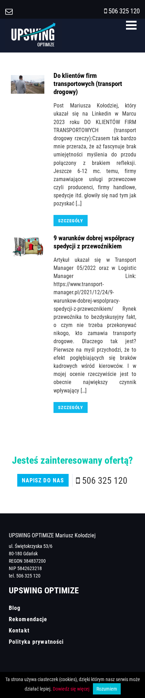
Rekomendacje (28, 619)
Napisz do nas (43, 480)
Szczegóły (70, 220)
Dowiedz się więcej (71, 688)
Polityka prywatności (36, 642)
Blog (14, 608)
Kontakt (19, 630)
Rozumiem (106, 688)
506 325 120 (124, 10)
